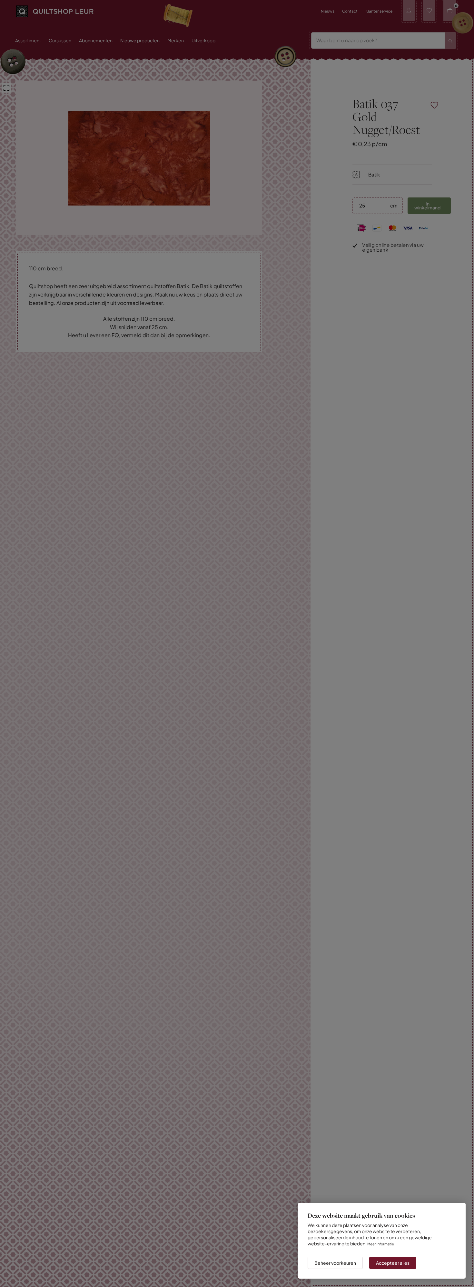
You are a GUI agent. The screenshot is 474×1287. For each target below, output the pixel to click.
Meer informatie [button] (382, 1238)
